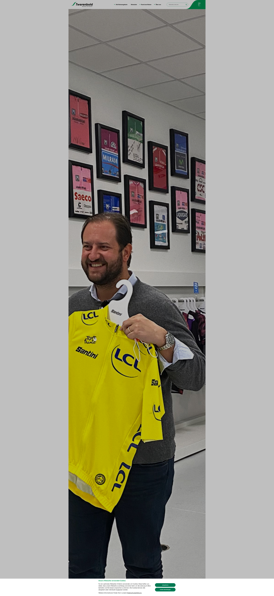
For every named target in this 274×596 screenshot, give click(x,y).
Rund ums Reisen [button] (146, 4)
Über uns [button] (158, 4)
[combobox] (177, 4)
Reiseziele (134, 4)
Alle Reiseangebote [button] (121, 4)
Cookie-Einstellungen (165, 589)
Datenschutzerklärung (134, 593)
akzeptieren (165, 585)
